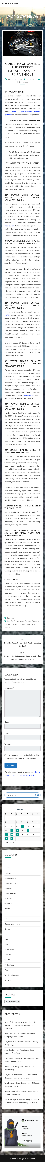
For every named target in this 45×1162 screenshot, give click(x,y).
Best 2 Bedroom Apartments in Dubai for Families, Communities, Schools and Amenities (20, 1025)
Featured (8, 898)
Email (7, 733)
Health (7, 908)
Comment (9, 688)
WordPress (8, 980)
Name (7, 722)
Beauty (7, 868)
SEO (6, 944)
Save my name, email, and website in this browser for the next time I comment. (23, 756)
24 (12, 834)
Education (8, 888)
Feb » (12, 842)
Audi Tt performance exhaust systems (23, 621)
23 (6, 834)
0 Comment (22, 82)
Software (7, 954)
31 (12, 838)
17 (12, 830)
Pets (6, 934)
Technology (9, 965)
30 (6, 838)
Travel (6, 970)
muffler (7, 315)
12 (23, 826)
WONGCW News (10, 3)
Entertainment (10, 893)
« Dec (6, 842)
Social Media (9, 949)
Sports (7, 960)
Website (7, 744)
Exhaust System (10, 624)
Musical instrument (12, 924)
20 (28, 830)
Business (10, 618)
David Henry (32, 79)
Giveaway (8, 903)
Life (6, 919)
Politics (7, 939)
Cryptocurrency (10, 878)
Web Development (11, 975)
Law (6, 914)
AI (5, 863)
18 (17, 830)
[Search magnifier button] (38, 795)
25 (17, 834)
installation (9, 226)
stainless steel (28, 395)
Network (7, 929)
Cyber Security (10, 883)
